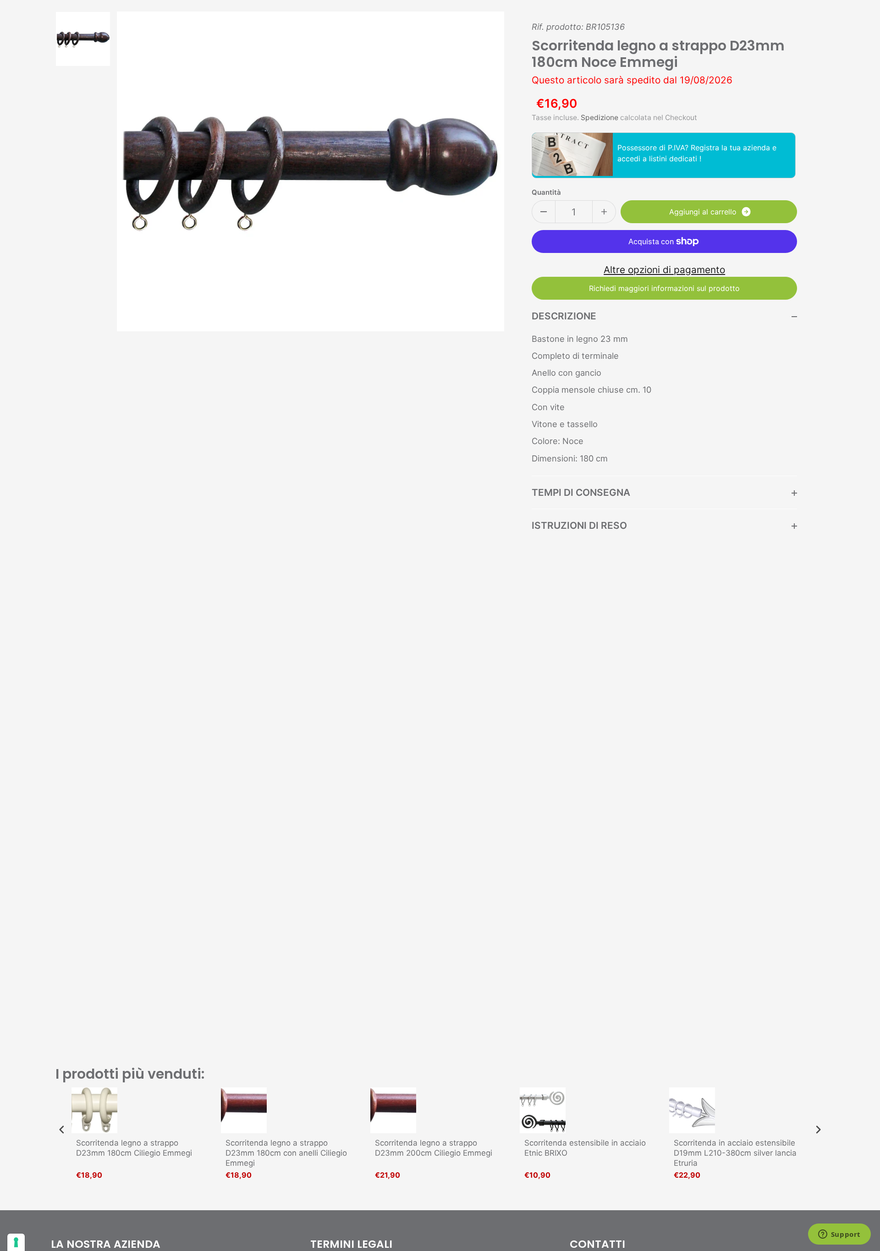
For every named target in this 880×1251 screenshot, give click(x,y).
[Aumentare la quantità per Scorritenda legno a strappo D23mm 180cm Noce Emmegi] (604, 211)
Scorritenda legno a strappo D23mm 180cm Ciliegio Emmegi (134, 1148)
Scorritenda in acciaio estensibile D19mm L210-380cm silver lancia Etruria (735, 1153)
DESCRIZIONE (564, 316)
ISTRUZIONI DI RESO (579, 525)
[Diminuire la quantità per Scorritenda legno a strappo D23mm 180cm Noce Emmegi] (544, 211)
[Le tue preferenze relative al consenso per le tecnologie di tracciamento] (16, 1242)
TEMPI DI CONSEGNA (581, 492)
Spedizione (599, 117)
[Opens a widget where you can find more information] (839, 1235)
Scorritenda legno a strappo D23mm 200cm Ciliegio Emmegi (433, 1148)
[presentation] (61, 1129)
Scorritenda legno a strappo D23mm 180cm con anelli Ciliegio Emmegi (286, 1153)
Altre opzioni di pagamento (664, 269)
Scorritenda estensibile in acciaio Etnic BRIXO (585, 1148)
